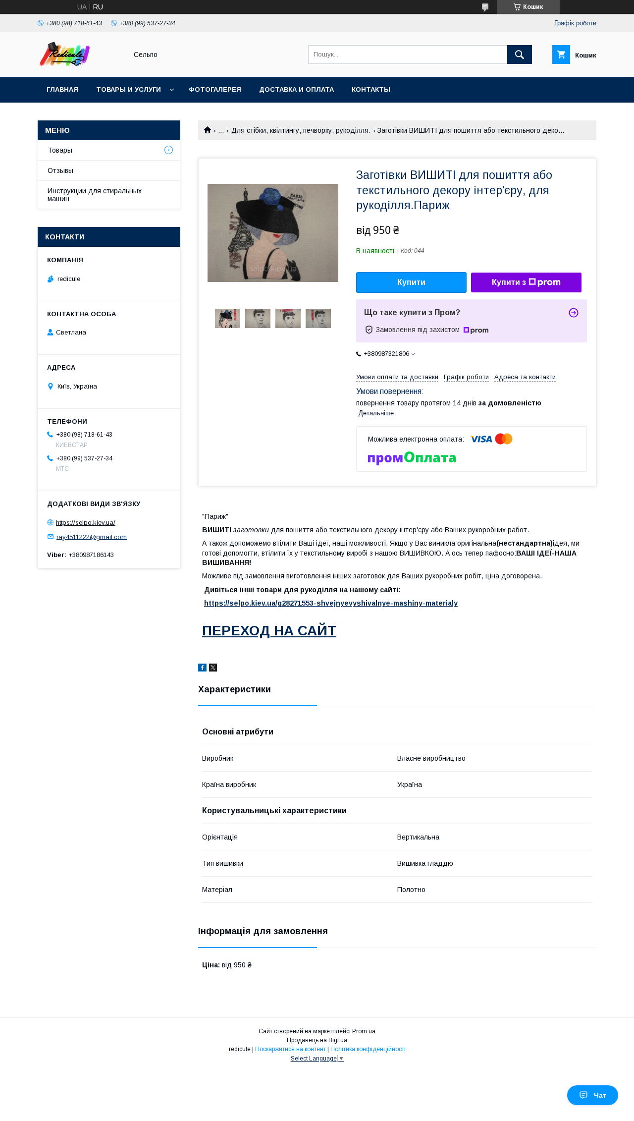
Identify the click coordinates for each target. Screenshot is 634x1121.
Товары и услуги (128, 89)
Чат (600, 1095)
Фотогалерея (215, 89)
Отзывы (60, 170)
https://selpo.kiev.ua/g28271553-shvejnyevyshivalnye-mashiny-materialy (331, 603)
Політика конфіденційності (368, 1049)
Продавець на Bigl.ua (317, 1040)
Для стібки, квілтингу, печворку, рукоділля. (300, 130)
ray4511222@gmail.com (91, 536)
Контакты (371, 89)
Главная (62, 89)
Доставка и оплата (296, 89)
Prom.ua (363, 1031)
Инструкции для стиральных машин (95, 195)
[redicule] (80, 64)
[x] (213, 669)
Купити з (509, 282)
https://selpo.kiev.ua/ (85, 522)
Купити (411, 282)
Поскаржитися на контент (290, 1049)
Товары (60, 150)
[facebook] (202, 669)
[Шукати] (519, 54)
